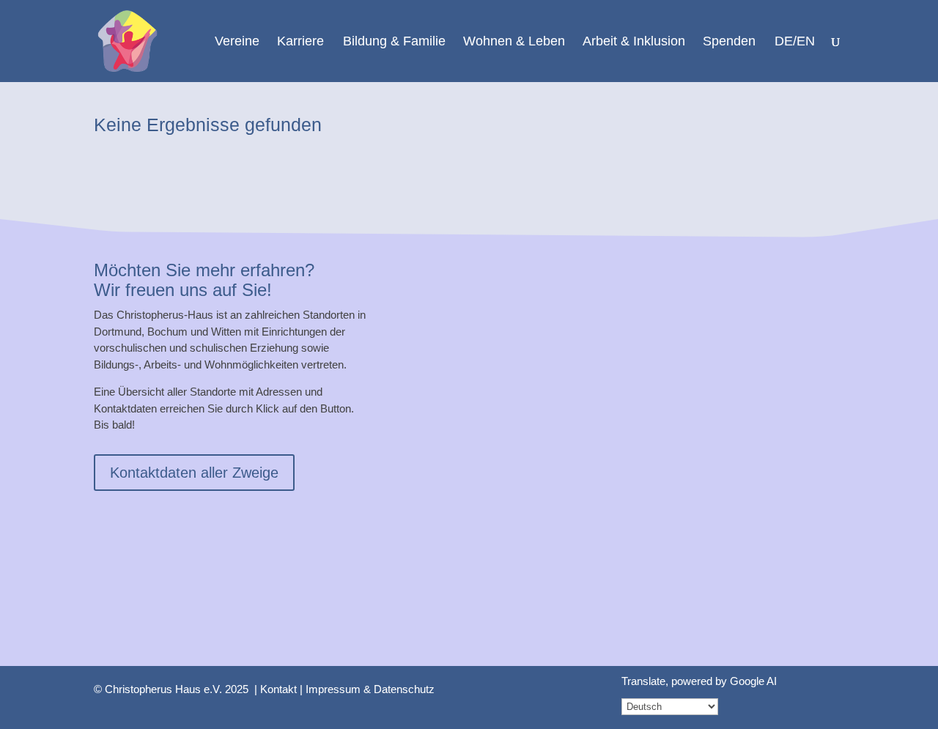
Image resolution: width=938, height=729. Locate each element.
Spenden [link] (729, 42)
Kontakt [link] (278, 689)
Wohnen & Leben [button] (514, 42)
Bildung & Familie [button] (394, 42)
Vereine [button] (237, 42)
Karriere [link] (300, 42)
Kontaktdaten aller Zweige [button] (194, 473)
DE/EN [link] (795, 42)
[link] (127, 40)
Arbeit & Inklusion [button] (634, 42)
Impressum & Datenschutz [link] (370, 689)
